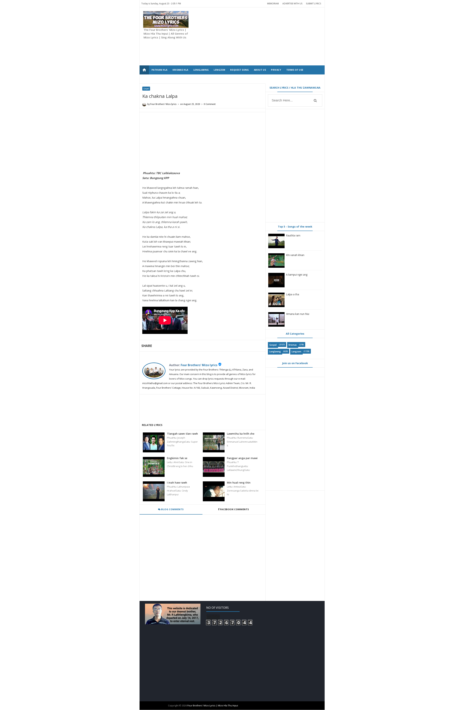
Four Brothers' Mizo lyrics (199, 365)
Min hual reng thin (238, 482)
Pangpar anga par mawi (242, 458)
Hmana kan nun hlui (297, 314)
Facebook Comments (234, 509)
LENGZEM (219, 69)
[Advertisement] (255, 36)
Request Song (239, 69)
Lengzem (296, 351)
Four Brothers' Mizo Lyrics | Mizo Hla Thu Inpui (212, 705)
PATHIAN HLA (160, 69)
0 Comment (210, 104)
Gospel (146, 88)
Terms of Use (294, 69)
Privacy (276, 69)
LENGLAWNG (201, 69)
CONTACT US (159, 78)
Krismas (293, 344)
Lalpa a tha (292, 294)
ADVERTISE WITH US (292, 3)
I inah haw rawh (177, 482)
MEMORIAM (273, 3)
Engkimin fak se (177, 458)
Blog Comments (172, 509)
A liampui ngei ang (296, 274)
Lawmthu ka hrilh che (240, 433)
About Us (260, 69)
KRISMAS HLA (180, 69)
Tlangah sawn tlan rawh (182, 433)
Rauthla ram (293, 235)
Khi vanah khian (295, 255)
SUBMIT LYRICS (313, 3)
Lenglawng (275, 351)
